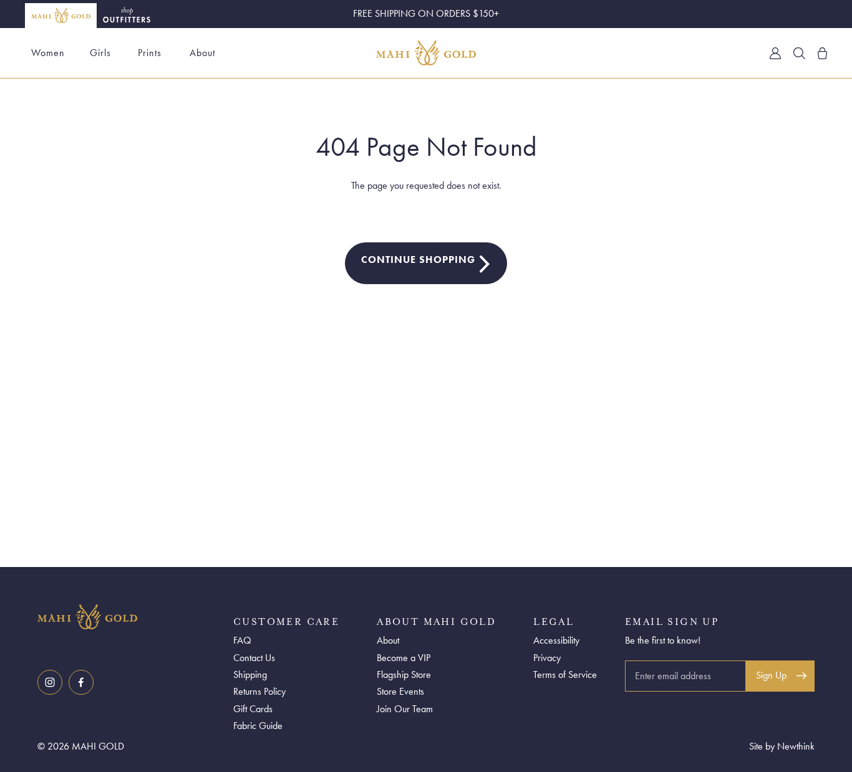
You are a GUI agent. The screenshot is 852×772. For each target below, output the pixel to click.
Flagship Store (404, 674)
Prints (150, 52)
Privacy (547, 657)
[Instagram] (49, 682)
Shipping (250, 674)
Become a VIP (403, 657)
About (202, 52)
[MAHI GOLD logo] (132, 616)
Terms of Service (565, 674)
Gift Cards (253, 708)
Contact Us (254, 657)
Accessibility (556, 640)
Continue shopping (418, 259)
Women (48, 52)
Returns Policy (259, 691)
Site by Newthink (782, 746)
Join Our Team (405, 708)
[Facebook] (81, 682)
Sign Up (771, 675)
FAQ (242, 640)
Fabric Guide (258, 725)
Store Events (400, 691)
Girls (100, 52)
